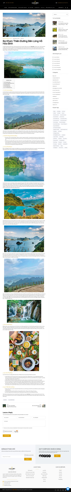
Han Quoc (59, 131)
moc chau (65, 138)
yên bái (66, 147)
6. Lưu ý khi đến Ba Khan (7, 87)
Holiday (54, 86)
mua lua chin (55, 140)
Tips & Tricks (55, 100)
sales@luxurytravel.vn (63, 2)
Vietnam (54, 104)
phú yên (65, 142)
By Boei (68, 491)
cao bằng (58, 111)
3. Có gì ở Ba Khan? (6, 84)
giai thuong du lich (64, 129)
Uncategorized (55, 102)
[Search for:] (60, 14)
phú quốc (60, 142)
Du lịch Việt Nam (56, 84)
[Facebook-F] (56, 490)
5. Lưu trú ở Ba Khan (6, 86)
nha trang (55, 142)
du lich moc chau (64, 118)
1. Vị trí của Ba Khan (6, 82)
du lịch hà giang (62, 122)
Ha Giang (54, 131)
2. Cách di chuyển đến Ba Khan (8, 83)
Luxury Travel (55, 98)
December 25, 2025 (16, 38)
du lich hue (62, 116)
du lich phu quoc (63, 120)
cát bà (54, 113)
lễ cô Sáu (55, 138)
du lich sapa (55, 122)
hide (10, 80)
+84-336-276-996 (9, 2)
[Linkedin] (63, 490)
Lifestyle (54, 96)
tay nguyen (55, 147)
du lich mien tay (56, 118)
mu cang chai (62, 140)
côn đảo (58, 113)
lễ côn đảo (61, 136)
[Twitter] (58, 490)
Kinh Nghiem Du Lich (8, 38)
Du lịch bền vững (56, 82)
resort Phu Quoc (56, 145)
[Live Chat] (67, 488)
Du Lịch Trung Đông (56, 94)
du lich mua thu (56, 120)
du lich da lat (55, 116)
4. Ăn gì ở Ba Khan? (6, 85)
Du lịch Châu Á (55, 90)
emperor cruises (56, 129)
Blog (3, 38)
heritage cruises (56, 133)
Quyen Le (22, 38)
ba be (54, 111)
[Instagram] (61, 490)
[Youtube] (66, 490)
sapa (61, 145)
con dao (63, 111)
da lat (63, 113)
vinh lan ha (61, 147)
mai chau (60, 138)
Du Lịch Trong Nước (56, 92)
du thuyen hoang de (56, 127)
